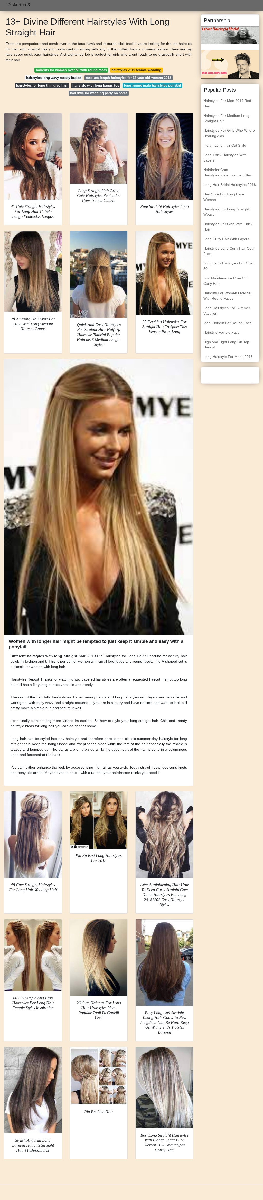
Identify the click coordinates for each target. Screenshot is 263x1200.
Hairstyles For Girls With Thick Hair (227, 226)
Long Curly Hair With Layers (226, 239)
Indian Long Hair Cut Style (224, 145)
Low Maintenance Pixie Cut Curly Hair (225, 281)
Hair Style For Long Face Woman (223, 197)
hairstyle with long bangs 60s (95, 85)
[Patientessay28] (230, 64)
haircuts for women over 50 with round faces (71, 70)
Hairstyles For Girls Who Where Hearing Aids (229, 133)
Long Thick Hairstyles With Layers (225, 157)
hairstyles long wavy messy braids (53, 78)
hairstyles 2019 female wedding (136, 70)
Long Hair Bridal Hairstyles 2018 (229, 185)
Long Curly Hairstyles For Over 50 (228, 266)
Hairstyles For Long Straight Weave (226, 211)
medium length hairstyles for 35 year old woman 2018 (128, 78)
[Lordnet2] (230, 35)
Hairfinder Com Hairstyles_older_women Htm (227, 172)
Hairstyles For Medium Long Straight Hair (226, 118)
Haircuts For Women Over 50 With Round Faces (227, 295)
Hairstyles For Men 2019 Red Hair (227, 103)
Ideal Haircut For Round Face (227, 323)
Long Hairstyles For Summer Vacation (226, 310)
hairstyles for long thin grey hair (42, 85)
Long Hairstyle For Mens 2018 (228, 357)
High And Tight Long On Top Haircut (226, 344)
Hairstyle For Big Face (221, 332)
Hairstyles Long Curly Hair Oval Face (228, 251)
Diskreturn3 (18, 4)
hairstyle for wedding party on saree (98, 93)
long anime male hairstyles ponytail (152, 85)
